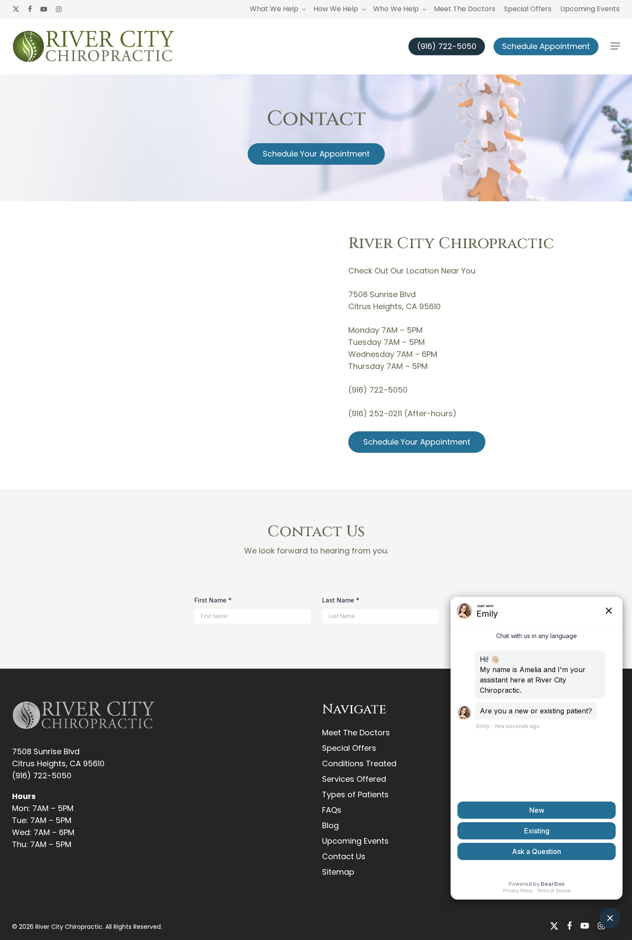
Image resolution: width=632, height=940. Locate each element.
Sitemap (338, 871)
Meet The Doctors (356, 732)
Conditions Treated (359, 763)
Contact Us (343, 856)
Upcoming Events (355, 841)
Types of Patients (355, 794)
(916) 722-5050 (41, 775)
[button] (615, 46)
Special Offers (349, 748)
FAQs (331, 810)
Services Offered (354, 779)
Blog (330, 825)
